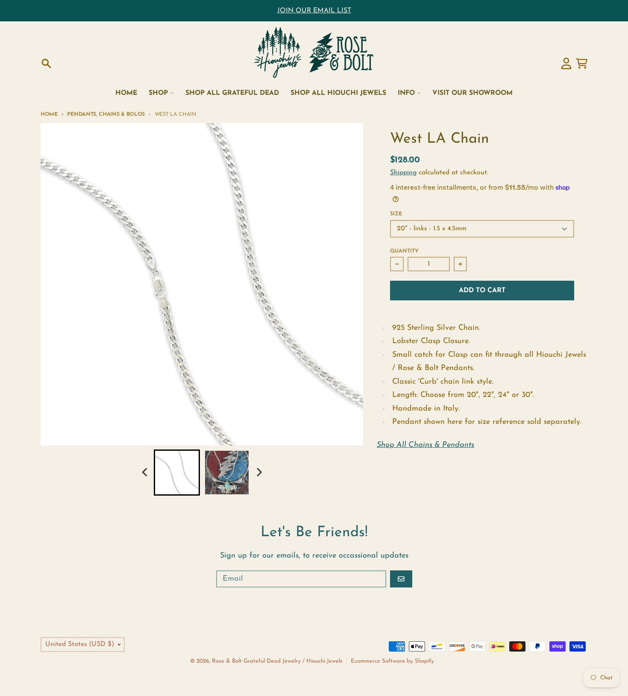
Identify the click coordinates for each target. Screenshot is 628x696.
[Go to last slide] (145, 472)
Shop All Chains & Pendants (425, 445)
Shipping (403, 172)
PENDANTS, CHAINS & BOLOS (106, 114)
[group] (177, 472)
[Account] (566, 63)
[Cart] (581, 63)
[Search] (46, 63)
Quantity (404, 251)
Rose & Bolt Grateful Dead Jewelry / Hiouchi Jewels (277, 661)
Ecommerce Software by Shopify (392, 661)
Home (49, 114)
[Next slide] (259, 472)
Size (396, 214)
